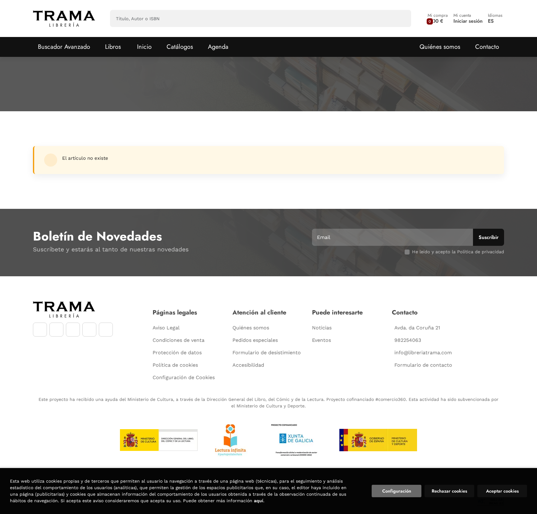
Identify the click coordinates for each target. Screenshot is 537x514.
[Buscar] (401, 18)
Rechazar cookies (449, 491)
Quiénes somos (440, 46)
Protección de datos (177, 353)
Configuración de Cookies (184, 377)
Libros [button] (113, 46)
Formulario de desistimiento (266, 353)
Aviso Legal (166, 328)
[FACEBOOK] (40, 330)
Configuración (396, 491)
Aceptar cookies (502, 491)
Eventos (321, 340)
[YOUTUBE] (73, 330)
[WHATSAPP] (89, 330)
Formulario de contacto (423, 365)
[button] (437, 18)
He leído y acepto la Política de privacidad (458, 251)
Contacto (487, 46)
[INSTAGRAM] (56, 330)
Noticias (322, 328)
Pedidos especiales (255, 340)
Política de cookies (175, 365)
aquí (258, 500)
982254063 (407, 340)
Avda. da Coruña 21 (417, 328)
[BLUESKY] (106, 330)
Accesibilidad (248, 365)
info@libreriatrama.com (423, 353)
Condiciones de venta (178, 340)
